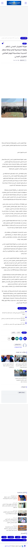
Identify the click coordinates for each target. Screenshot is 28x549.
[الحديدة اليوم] (14, 3)
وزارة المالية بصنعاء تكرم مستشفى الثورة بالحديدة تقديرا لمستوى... (21, 366)
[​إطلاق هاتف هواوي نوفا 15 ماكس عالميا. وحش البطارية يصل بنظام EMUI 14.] (22, 505)
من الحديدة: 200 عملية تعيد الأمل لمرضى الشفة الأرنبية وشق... (10, 38)
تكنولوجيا (11, 537)
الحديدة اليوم (7, 546)
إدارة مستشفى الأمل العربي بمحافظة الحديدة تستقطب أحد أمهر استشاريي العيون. (10, 521)
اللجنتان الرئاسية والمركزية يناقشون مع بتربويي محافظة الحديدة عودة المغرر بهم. (10, 529)
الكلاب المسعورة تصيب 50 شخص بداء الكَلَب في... (13, 324)
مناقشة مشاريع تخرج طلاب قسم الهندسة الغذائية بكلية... (13, 313)
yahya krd (22, 60)
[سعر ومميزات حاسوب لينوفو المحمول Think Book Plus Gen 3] (22, 498)
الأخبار (24, 43)
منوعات (24, 540)
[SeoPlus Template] (22, 546)
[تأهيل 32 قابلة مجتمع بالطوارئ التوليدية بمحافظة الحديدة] (22, 513)
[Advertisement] (14, 21)
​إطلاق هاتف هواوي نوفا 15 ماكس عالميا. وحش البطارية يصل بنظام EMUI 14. (9, 506)
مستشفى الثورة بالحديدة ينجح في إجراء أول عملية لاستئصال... (8, 366)
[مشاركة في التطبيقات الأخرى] (9, 338)
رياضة (4, 537)
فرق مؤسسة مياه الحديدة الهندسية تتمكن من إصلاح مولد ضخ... (13, 319)
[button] (20, 338)
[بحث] (2, 3)
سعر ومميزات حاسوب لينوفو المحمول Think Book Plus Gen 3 (10, 498)
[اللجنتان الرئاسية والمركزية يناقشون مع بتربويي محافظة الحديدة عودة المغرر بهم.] (22, 528)
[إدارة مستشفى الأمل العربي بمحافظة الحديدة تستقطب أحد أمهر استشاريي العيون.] (22, 520)
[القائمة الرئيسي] (26, 3)
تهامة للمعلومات (18, 347)
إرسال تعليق (21, 392)
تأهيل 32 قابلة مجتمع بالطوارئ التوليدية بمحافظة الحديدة (10, 513)
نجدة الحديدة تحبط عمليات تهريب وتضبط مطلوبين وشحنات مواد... (21, 380)
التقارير (13, 332)
